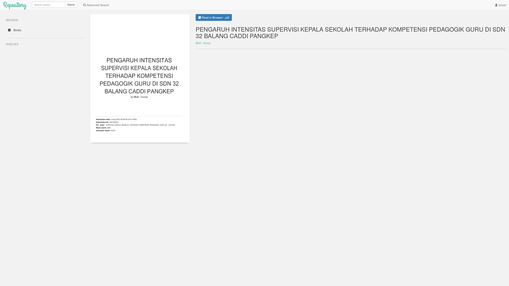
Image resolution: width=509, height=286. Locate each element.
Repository (14, 5)
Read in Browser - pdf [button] (215, 17)
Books (17, 30)
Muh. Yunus (203, 43)
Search (71, 4)
